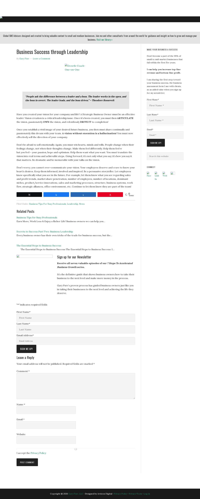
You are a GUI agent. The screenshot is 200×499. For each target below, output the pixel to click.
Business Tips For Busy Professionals (47, 204)
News (82, 204)
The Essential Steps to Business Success (39, 245)
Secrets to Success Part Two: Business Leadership (45, 231)
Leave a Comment (41, 58)
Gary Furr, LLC (29, 6)
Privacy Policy (38, 452)
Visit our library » (104, 39)
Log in (147, 493)
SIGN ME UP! (26, 349)
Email (20, 419)
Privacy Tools (135, 493)
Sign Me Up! (155, 142)
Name (21, 404)
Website (21, 434)
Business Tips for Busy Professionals (37, 217)
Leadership (72, 204)
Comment (23, 371)
